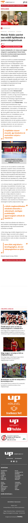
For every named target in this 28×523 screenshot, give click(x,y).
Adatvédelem (11, 501)
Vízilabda (17, 489)
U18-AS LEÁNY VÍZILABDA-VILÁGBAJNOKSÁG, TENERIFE (15, 5)
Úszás (16, 486)
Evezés (2, 476)
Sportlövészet (4, 486)
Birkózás (3, 473)
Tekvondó (3, 489)
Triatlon (17, 485)
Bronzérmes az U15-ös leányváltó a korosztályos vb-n (13, 380)
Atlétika (3, 472)
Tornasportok (18, 483)
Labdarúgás (17, 478)
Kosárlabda (17, 476)
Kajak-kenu (3, 479)
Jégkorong (3, 478)
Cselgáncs (3, 475)
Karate (16, 470)
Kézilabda (5, 9)
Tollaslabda (17, 482)
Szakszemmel (9, 458)
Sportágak (4, 467)
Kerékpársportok (19, 472)
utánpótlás (19, 31)
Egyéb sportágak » (7, 494)
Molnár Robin (4, 31)
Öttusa (2, 482)
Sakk (2, 485)
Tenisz (2, 491)
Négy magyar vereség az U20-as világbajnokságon (12, 354)
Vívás (16, 488)
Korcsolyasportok (19, 475)
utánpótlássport (12, 31)
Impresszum (17, 501)
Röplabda (3, 483)
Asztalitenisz (4, 470)
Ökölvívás (17, 479)
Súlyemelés (3, 488)
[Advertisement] (14, 276)
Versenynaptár (18, 458)
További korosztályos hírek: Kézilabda (14, 260)
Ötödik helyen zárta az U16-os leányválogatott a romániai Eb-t (12, 327)
